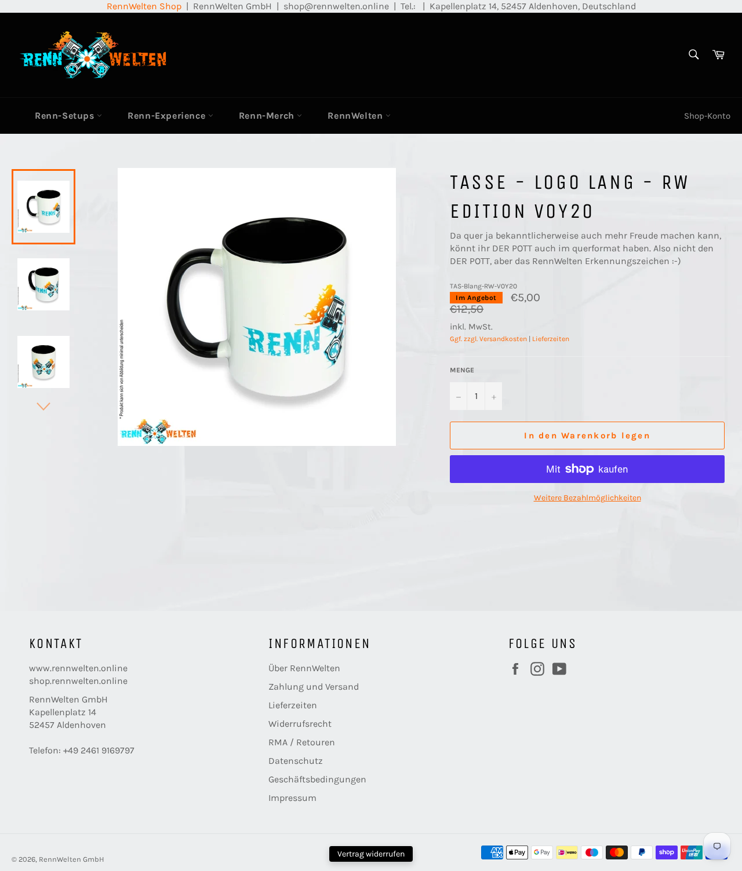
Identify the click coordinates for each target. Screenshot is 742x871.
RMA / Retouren (301, 742)
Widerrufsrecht (300, 723)
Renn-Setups (66, 115)
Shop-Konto (707, 116)
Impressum (292, 797)
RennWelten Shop (144, 6)
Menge (462, 370)
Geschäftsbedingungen (317, 779)
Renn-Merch (268, 115)
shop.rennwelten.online (78, 680)
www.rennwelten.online (78, 668)
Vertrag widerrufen (371, 854)
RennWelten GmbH (71, 859)
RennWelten (356, 115)
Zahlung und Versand (313, 686)
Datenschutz (295, 760)
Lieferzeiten (550, 339)
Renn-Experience (168, 115)
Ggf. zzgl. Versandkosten (488, 339)
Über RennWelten (304, 668)
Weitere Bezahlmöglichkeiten (587, 498)
